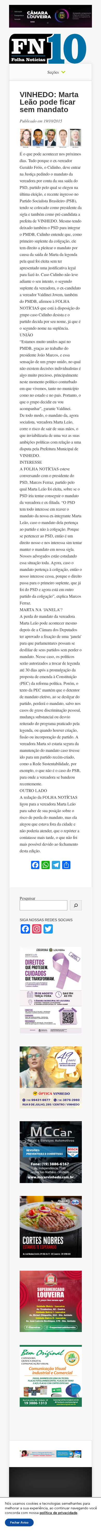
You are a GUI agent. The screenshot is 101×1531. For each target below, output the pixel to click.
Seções (53, 72)
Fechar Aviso (19, 1522)
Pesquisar (27, 898)
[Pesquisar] (76, 905)
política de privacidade (58, 1512)
